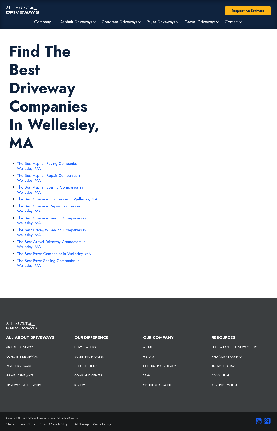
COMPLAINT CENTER (88, 375)
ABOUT (147, 347)
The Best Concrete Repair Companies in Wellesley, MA (50, 208)
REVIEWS (80, 385)
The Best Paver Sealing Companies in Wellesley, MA (48, 263)
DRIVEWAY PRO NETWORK (23, 385)
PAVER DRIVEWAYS (18, 366)
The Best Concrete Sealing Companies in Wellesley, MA (51, 220)
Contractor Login (102, 424)
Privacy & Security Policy (53, 424)
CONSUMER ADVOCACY (159, 366)
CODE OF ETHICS (86, 366)
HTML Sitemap (80, 424)
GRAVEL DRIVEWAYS (19, 375)
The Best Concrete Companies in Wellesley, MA (57, 199)
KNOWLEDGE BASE (224, 366)
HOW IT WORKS (85, 347)
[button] (45, 21)
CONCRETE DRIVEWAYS (22, 357)
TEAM (147, 375)
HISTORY (148, 357)
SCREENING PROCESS (89, 357)
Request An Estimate (248, 10)
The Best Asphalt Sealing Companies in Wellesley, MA (50, 189)
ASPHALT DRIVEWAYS (20, 347)
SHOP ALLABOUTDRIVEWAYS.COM (234, 347)
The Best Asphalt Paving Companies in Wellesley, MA (49, 166)
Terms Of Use (27, 424)
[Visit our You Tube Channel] (257, 421)
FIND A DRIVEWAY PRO (227, 357)
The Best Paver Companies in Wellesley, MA (54, 253)
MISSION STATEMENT (157, 385)
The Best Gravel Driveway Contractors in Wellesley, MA (51, 244)
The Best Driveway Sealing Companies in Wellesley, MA (51, 232)
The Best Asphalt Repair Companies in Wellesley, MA (49, 178)
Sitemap (10, 424)
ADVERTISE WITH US (225, 385)
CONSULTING (221, 375)
